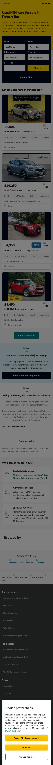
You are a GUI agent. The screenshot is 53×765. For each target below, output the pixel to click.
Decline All (26, 747)
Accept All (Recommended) (26, 738)
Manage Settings (27, 757)
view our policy (14, 731)
